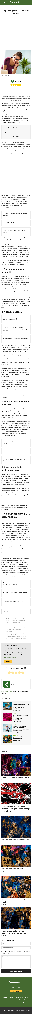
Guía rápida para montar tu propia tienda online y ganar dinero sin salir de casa (15, 318)
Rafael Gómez (4, 813)
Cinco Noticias (4, 691)
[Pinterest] (15, 684)
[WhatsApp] (18, 92)
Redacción (18, 81)
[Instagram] (13, 684)
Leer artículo (16, 136)
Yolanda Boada (16, 740)
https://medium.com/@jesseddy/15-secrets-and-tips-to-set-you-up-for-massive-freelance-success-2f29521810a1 (17, 629)
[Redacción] (12, 81)
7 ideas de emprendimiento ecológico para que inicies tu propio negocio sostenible (16, 583)
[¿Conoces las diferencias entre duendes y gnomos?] (7, 739)
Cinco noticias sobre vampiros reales (15, 840)
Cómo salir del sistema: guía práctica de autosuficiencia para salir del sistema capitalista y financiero (15, 328)
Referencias (6, 611)
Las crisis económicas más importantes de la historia (16, 451)
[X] (11, 92)
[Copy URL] (21, 92)
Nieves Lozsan (16, 732)
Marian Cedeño (16, 710)
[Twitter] (10, 988)
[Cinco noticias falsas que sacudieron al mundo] (16, 887)
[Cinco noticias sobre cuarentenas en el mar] (16, 856)
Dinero (10, 691)
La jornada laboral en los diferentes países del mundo (16, 223)
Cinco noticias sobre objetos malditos (15, 777)
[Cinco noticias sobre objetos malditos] (16, 765)
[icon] (5, 2)
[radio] (9, 673)
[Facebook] (14, 92)
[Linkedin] (13, 988)
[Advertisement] (16, 32)
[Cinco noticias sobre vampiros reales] (16, 827)
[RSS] (18, 684)
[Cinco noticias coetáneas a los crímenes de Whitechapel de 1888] (16, 918)
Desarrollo (16, 713)
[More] (25, 92)
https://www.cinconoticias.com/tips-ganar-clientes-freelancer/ (14, 656)
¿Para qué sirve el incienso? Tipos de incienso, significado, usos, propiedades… (20, 717)
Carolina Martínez (17, 721)
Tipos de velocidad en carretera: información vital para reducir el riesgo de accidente (15, 809)
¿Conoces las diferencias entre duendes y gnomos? (20, 737)
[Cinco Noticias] (16, 982)
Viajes (14, 702)
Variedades (15, 735)
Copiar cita (8, 661)
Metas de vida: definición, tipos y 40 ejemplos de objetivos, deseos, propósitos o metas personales (21, 728)
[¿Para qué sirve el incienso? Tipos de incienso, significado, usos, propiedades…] (7, 717)
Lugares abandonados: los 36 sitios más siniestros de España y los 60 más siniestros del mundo (21, 707)
